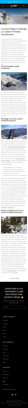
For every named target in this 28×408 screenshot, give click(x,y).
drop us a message (11, 270)
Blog (4, 381)
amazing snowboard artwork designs (17, 147)
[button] (23, 6)
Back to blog (15, 278)
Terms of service (11, 404)
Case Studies (6, 384)
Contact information (9, 402)
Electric (4, 327)
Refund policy (17, 402)
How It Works (6, 374)
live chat (15, 272)
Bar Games (5, 346)
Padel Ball (5, 323)
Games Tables (6, 355)
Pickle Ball (5, 320)
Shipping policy (18, 404)
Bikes (4, 330)
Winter (4, 362)
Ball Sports (5, 349)
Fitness (4, 333)
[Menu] (2, 6)
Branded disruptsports (13, 400)
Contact (5, 371)
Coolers (4, 336)
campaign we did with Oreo (7, 207)
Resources (5, 377)
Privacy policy (24, 402)
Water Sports (6, 359)
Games (4, 352)
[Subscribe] (23, 307)
